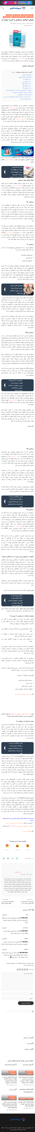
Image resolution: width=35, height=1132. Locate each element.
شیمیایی (9, 15)
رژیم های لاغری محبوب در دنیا (14, 823)
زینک (20, 233)
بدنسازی (30, 1098)
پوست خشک (30, 419)
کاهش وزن (30, 17)
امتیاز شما (31, 969)
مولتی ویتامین (15, 456)
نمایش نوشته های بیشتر (26, 874)
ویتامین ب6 (9, 233)
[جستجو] (3, 8)
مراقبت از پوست (17, 186)
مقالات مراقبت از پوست (27, 15)
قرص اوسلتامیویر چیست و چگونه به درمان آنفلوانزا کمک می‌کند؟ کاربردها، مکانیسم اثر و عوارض (9, 1080)
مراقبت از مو (21, 59)
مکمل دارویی (6, 17)
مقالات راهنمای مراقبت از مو (18, 17)
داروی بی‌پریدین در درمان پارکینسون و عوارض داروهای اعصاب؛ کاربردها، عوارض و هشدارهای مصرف (9, 1104)
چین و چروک (12, 108)
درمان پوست (7, 157)
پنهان (13, 72)
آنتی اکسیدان (13, 400)
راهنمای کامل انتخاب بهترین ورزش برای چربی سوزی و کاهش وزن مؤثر (26, 1104)
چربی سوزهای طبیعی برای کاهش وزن (20, 826)
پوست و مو (16, 15)
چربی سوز (23, 300)
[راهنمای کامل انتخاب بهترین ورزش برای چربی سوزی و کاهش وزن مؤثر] (26, 1094)
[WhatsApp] (12, 858)
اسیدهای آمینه (21, 119)
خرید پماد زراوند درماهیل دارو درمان (20, 714)
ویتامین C (17, 526)
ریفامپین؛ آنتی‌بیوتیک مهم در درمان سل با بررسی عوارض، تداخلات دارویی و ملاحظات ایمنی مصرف (26, 1080)
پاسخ (4, 915)
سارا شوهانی (17, 872)
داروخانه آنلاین (9, 160)
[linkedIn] (8, 858)
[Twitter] (17, 858)
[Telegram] (3, 858)
